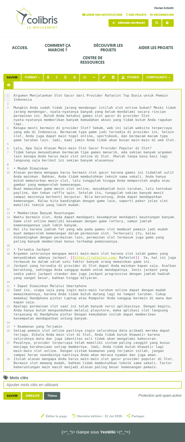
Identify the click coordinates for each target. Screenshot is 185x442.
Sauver (12, 77)
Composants (157, 77)
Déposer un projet (131, 23)
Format (31, 77)
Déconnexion (163, 15)
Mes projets (137, 15)
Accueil (20, 47)
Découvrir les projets (108, 48)
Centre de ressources (92, 60)
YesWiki (108, 432)
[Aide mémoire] (9, 85)
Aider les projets (156, 47)
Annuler (32, 395)
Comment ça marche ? (58, 48)
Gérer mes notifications (104, 15)
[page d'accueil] (37, 18)
